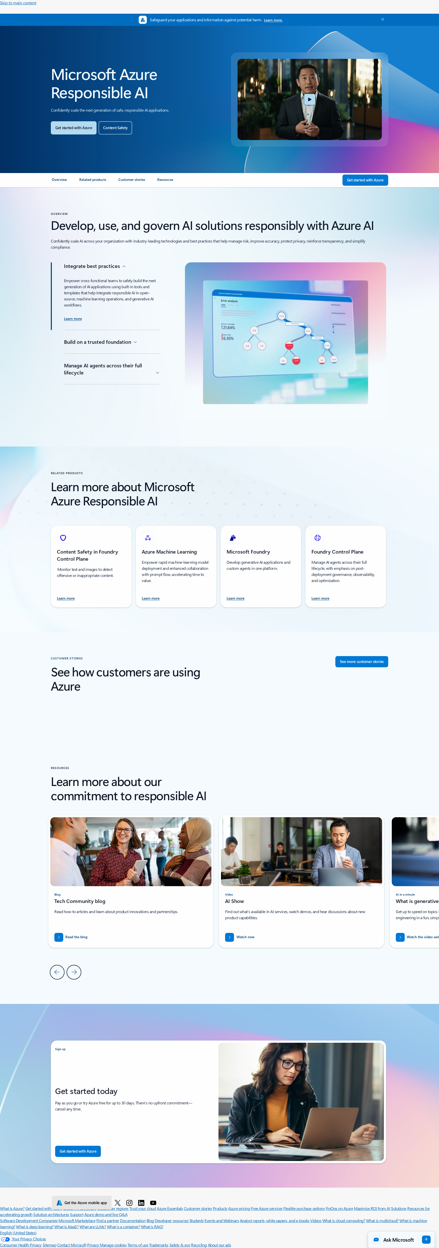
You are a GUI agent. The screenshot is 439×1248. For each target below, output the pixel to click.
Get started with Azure (43, 1208)
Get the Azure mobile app (86, 1202)
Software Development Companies (29, 1220)
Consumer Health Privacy (21, 1244)
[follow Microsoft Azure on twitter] (118, 1202)
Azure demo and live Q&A (106, 1214)
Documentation (133, 1220)
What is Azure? (12, 1208)
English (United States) (18, 1232)
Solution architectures (51, 1214)
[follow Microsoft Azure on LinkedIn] (142, 1202)
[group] (301, 881)
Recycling (199, 1244)
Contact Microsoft (71, 1244)
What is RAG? (152, 1226)
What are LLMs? (93, 1226)
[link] (59, 181)
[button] (310, 99)
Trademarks (158, 1244)
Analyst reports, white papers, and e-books (274, 1220)
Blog (150, 1220)
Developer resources (172, 1220)
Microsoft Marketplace (76, 1220)
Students (197, 1220)
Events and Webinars (222, 1220)
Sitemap (49, 1244)
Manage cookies (113, 1244)
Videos (315, 1220)
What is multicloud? (382, 1220)
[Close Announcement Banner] (381, 19)
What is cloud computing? (343, 1220)
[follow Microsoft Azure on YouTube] (154, 1202)
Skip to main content (18, 2)
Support (76, 1214)
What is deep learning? (34, 1226)
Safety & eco (179, 1244)
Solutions (398, 1208)
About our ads (219, 1244)
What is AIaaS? (66, 1226)
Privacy (93, 1244)
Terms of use (138, 1244)
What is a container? (123, 1226)
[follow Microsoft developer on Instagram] (130, 1202)
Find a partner (107, 1220)
